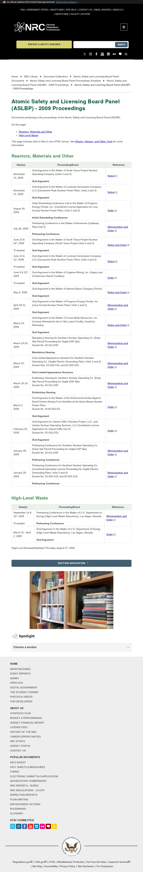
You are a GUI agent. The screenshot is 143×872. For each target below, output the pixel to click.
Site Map (37, 866)
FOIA (52, 862)
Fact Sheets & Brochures (27, 767)
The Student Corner (24, 692)
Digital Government (23, 687)
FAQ (23, 10)
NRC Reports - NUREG (24, 785)
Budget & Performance (26, 718)
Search (121, 44)
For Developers (21, 701)
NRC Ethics (17, 741)
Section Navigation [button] (71, 563)
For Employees (104, 866)
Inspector (118, 862)
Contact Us (85, 10)
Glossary (16, 813)
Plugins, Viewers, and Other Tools (93, 141)
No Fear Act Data (96, 862)
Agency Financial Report (27, 722)
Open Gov (16, 682)
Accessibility (51, 866)
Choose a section (25, 647)
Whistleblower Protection (70, 862)
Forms (14, 771)
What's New (57, 10)
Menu (125, 27)
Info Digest (18, 762)
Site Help (71, 10)
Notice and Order (117, 245)
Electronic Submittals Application (34, 776)
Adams (14, 678)
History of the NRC (23, 732)
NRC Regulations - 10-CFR (27, 790)
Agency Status (20, 745)
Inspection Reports (23, 794)
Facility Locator (80, 14)
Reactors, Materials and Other (35, 131)
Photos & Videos (21, 696)
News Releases (20, 669)
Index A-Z (118, 10)
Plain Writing (19, 799)
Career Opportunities (25, 736)
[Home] (67, 27)
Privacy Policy (67, 866)
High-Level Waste (28, 135)
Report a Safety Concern (44, 44)
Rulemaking (18, 808)
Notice (111, 175)
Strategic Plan (20, 713)
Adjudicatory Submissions (28, 780)
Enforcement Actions (25, 804)
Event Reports (20, 673)
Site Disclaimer (86, 866)
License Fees (18, 727)
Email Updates (102, 10)
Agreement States (37, 10)
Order (111, 210)
